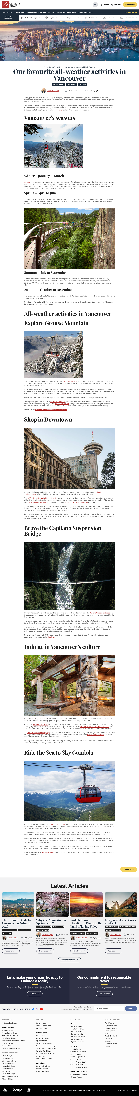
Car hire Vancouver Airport (79, 1067)
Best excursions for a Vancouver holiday (51, 410)
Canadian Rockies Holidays (11, 1048)
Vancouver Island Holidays (10, 1076)
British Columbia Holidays (10, 1035)
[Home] (44, 67)
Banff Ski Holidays (42, 1069)
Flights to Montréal (76, 1034)
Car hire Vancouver (76, 1064)
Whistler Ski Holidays (43, 1071)
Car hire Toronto (75, 1059)
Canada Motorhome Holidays (46, 1046)
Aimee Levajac (12, 938)
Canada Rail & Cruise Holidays (46, 1048)
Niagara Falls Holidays (9, 1066)
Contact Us (108, 1039)
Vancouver (28, 182)
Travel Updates (110, 1031)
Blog (106, 1033)
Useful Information (111, 1028)
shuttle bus (51, 637)
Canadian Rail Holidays (43, 1051)
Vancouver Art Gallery (41, 724)
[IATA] (5, 1090)
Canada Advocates (111, 1044)
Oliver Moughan (53, 91)
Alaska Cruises (40, 1035)
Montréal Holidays (8, 1063)
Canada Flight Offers (77, 1029)
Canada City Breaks (42, 1038)
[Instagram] (37, 1009)
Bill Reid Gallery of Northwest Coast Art (94, 727)
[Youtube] (41, 1009)
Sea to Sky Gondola (58, 824)
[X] (94, 91)
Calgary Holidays (7, 1058)
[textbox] (109, 1008)
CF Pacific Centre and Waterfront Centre (42, 498)
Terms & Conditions (123, 1090)
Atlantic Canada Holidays (10, 1033)
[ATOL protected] (29, 1090)
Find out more (104, 994)
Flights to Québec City (77, 1037)
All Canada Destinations (9, 1023)
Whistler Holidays (7, 1079)
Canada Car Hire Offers (78, 1052)
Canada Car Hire (75, 1049)
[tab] (30, 18)
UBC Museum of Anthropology (38, 733)
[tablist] (69, 18)
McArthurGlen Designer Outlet (76, 502)
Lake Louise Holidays (9, 1061)
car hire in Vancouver (57, 402)
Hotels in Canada (76, 1077)
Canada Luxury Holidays (44, 1043)
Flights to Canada (76, 1026)
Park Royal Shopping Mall (36, 502)
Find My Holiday (41, 1028)
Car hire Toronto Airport (78, 1062)
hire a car (59, 110)
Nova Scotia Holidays (9, 1038)
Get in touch (35, 994)
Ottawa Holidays (7, 1069)
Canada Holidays (41, 1023)
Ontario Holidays (7, 1043)
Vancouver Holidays (8, 1074)
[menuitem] (7, 12)
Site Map (134, 1090)
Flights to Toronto (76, 1039)
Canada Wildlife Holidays (44, 1059)
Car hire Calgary (75, 1054)
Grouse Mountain (70, 381)
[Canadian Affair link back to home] (11, 4)
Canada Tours (40, 1056)
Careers (107, 1046)
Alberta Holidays (7, 1030)
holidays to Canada (49, 852)
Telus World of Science (95, 735)
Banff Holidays (7, 1056)
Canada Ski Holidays (43, 1066)
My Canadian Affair (111, 1026)
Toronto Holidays (7, 1071)
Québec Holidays (7, 1046)
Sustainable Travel (111, 1036)
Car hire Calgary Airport (77, 1057)
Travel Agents (109, 1023)
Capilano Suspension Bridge (100, 613)
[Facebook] (91, 91)
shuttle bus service (62, 404)
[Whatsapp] (97, 91)
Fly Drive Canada (41, 1041)
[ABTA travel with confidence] (17, 1090)
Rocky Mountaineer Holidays (45, 1053)
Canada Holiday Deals (43, 1026)
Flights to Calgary (76, 1031)
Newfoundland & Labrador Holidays (13, 1041)
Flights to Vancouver (77, 1042)
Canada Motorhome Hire (78, 1074)
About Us (108, 1041)
